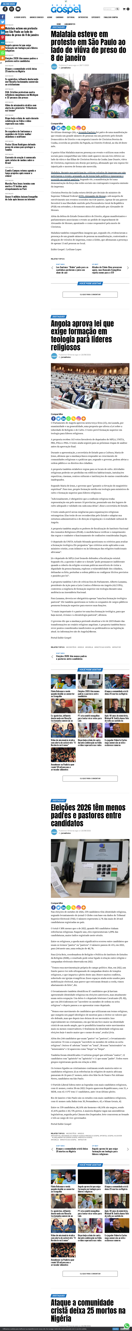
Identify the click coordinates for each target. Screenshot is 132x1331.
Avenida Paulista (87, 132)
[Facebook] (53, 128)
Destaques (9, 42)
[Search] (117, 9)
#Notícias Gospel (103, 647)
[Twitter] (58, 128)
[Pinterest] (2, 37)
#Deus (81, 647)
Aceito (115, 1329)
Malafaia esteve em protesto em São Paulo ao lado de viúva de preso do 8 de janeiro (22, 31)
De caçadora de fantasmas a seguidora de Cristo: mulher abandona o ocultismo (18, 134)
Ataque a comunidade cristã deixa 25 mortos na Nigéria (21, 70)
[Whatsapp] (68, 128)
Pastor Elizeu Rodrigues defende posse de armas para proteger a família (20, 147)
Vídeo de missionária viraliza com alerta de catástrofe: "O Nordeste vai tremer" (21, 108)
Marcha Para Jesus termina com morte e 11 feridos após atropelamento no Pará (20, 186)
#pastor (117, 647)
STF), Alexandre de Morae (92, 196)
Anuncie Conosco (37, 17)
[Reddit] (2, 27)
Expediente (96, 17)
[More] (83, 128)
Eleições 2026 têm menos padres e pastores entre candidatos (21, 59)
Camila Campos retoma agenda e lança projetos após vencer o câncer (20, 173)
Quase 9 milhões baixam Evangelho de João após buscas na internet (21, 198)
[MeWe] (2, 42)
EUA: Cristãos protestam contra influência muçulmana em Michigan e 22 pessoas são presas (21, 95)
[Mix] (2, 47)
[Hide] (1, 63)
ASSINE (49, 17)
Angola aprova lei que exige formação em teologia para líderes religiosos (21, 48)
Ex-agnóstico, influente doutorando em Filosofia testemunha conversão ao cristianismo (21, 82)
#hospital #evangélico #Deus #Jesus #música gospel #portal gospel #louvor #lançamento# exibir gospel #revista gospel (87, 1136)
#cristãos (71, 647)
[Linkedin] (63, 128)
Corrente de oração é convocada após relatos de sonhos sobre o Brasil (20, 160)
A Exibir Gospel (20, 17)
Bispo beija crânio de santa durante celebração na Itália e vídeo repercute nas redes (21, 121)
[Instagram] (78, 128)
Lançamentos (69, 24)
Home (59, 24)
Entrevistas (83, 17)
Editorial (71, 17)
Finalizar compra (111, 17)
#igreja (89, 647)
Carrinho (59, 17)
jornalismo (66, 68)
